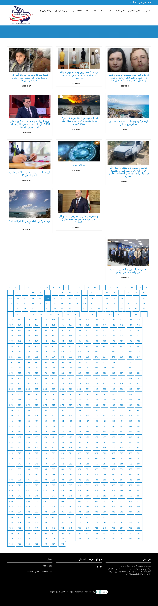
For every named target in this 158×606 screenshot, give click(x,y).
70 (92, 303)
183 (53, 341)
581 (36, 474)
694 (45, 511)
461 (104, 431)
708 (28, 517)
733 (104, 522)
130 (11, 325)
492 (96, 442)
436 (28, 426)
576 (130, 469)
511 (121, 447)
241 (138, 357)
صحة (102, 10)
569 (70, 469)
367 (121, 399)
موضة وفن (47, 10)
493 (104, 442)
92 (114, 308)
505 (70, 447)
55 (121, 298)
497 (138, 442)
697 (70, 511)
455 (53, 431)
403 (19, 415)
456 (62, 431)
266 (79, 367)
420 (28, 421)
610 (11, 485)
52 (99, 298)
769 (138, 533)
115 (19, 319)
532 (28, 458)
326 (45, 389)
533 (36, 458)
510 (113, 447)
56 (129, 298)
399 (121, 410)
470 (45, 437)
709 (36, 517)
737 (138, 522)
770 (11, 538)
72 (107, 303)
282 (79, 373)
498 (11, 447)
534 (45, 458)
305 (138, 378)
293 (36, 378)
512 (130, 447)
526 (113, 453)
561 (138, 463)
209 (138, 346)
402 (11, 415)
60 (18, 303)
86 (70, 308)
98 (18, 314)
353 (138, 394)
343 (53, 394)
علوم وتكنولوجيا (62, 10)
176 (130, 335)
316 (96, 383)
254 (113, 362)
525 (104, 453)
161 (138, 330)
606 (113, 479)
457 (70, 431)
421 (36, 421)
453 (36, 431)
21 (10, 292)
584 (62, 474)
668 (96, 501)
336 (130, 389)
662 (45, 501)
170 (79, 335)
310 (45, 383)
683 (87, 506)
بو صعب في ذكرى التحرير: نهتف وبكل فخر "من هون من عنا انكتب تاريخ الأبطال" (79, 219)
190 (113, 341)
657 (138, 495)
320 (130, 383)
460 (96, 431)
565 (36, 469)
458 (79, 431)
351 (121, 394)
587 (87, 474)
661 (36, 501)
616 (62, 485)
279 (53, 373)
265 (70, 367)
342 (45, 394)
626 (11, 490)
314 (79, 383)
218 (79, 351)
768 (130, 533)
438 (45, 426)
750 (113, 528)
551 (53, 463)
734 (113, 522)
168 (62, 335)
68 (77, 303)
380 (96, 405)
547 (19, 463)
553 (70, 463)
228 (28, 357)
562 (11, 469)
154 (79, 330)
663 (53, 501)
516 (28, 453)
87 (77, 308)
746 (79, 528)
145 (138, 325)
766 (113, 533)
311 (53, 383)
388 (28, 410)
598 (45, 479)
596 (28, 479)
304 (130, 378)
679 (53, 506)
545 (138, 458)
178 (11, 341)
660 (28, 501)
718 (113, 517)
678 (45, 506)
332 (96, 389)
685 (104, 506)
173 (104, 335)
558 (113, 463)
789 (36, 544)
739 (19, 528)
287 (121, 373)
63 (40, 303)
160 (130, 330)
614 (45, 485)
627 (19, 490)
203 (87, 346)
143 (121, 325)
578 (11, 474)
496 (130, 442)
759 (53, 533)
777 (70, 538)
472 (62, 437)
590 (113, 474)
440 (62, 426)
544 (130, 458)
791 (53, 544)
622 (113, 485)
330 (79, 389)
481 (138, 437)
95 (136, 308)
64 (47, 303)
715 (87, 517)
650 (79, 495)
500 (28, 447)
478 (113, 437)
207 (121, 346)
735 (121, 522)
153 (70, 330)
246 (45, 362)
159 (121, 330)
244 (28, 362)
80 (25, 308)
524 (96, 453)
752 (130, 528)
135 (53, 325)
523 (87, 453)
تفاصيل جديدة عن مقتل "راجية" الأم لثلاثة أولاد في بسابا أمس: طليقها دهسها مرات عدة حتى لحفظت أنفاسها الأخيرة (128, 172)
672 (130, 501)
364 (96, 399)
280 (62, 373)
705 (138, 511)
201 (70, 346)
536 (62, 458)
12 (88, 287)
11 (80, 287)
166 (45, 335)
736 (130, 522)
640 (130, 490)
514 (11, 453)
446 (113, 426)
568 (62, 469)
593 (138, 474)
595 (19, 479)
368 (130, 399)
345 (70, 394)
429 (104, 421)
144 (130, 325)
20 (147, 287)
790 (45, 544)
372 (28, 405)
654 (113, 495)
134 (45, 325)
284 (96, 373)
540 (96, 458)
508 (96, 447)
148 (28, 330)
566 (45, 469)
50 (84, 298)
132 (28, 325)
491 (87, 442)
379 (87, 405)
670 (113, 501)
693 (36, 511)
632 (62, 490)
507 (87, 447)
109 (110, 314)
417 (138, 415)
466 (11, 437)
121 (70, 319)
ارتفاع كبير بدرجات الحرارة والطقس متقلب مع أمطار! (128, 123)
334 (113, 389)
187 (87, 341)
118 (45, 319)
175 (121, 335)
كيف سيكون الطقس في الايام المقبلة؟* (29, 223)
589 (104, 474)
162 (11, 335)
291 (19, 378)
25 (40, 292)
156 (96, 330)
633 (70, 490)
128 (130, 319)
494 (113, 442)
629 (36, 490)
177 (138, 335)
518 (45, 453)
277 (36, 373)
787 (19, 544)
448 (130, 426)
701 (104, 511)
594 (11, 479)
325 (36, 389)
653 (104, 495)
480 (130, 437)
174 (113, 335)
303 (121, 378)
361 (70, 399)
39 (144, 292)
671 (121, 501)
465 (138, 431)
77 (144, 303)
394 (79, 410)
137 (70, 325)
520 (62, 453)
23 (25, 292)
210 (11, 351)
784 (130, 538)
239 (121, 357)
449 (138, 426)
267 (87, 367)
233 (70, 357)
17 (125, 287)
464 (130, 431)
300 (96, 378)
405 (36, 415)
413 (104, 415)
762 (79, 533)
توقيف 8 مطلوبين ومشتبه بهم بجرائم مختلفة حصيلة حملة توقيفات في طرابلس (79, 75)
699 (87, 511)
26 (47, 292)
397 (104, 410)
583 (53, 474)
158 (113, 330)
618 (79, 485)
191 (121, 341)
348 (96, 394)
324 (28, 389)
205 (104, 346)
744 (62, 528)
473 (70, 437)
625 (138, 485)
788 (28, 544)
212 (28, 351)
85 (62, 308)
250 (79, 362)
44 (40, 298)
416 (130, 415)
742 (45, 528)
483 (19, 442)
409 (70, 415)
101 (41, 314)
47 (62, 298)
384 (130, 405)
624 (130, 485)
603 (87, 479)
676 (28, 506)
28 (62, 292)
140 (96, 325)
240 (130, 357)
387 (19, 410)
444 (96, 426)
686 (113, 506)
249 (70, 362)
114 (11, 319)
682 (79, 506)
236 (96, 357)
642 (11, 495)
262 (45, 367)
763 (87, 533)
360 (62, 399)
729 (70, 522)
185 (70, 341)
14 (102, 287)
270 (113, 367)
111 (127, 314)
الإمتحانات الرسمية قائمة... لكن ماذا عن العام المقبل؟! (29, 174)
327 (53, 389)
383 (121, 405)
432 (130, 421)
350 (113, 394)
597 (36, 479)
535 (53, 458)
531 (19, 458)
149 (36, 330)
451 (19, 431)
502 (45, 447)
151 (53, 330)
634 (79, 490)
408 (62, 415)
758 (45, 533)
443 (87, 426)
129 (138, 319)
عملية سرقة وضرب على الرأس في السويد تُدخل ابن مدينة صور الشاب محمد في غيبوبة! (30, 77)
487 (53, 442)
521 (70, 453)
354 (11, 399)
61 (25, 303)
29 (70, 292)
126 (113, 319)
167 (53, 335)
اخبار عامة (120, 10)
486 (45, 442)
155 (87, 330)
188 (96, 341)
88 (84, 308)
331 (87, 389)
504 (62, 447)
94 (129, 308)
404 (28, 415)
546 (11, 463)
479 (121, 437)
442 (79, 426)
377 (70, 405)
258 (11, 367)
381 (104, 405)
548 (28, 463)
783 (121, 538)
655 (121, 495)
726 (45, 522)
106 (84, 314)
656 (130, 495)
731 (87, 522)
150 (45, 330)
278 (45, 373)
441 (70, 426)
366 (113, 399)
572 (96, 469)
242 (11, 362)
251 (87, 362)
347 (87, 394)
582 (45, 474)
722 (11, 522)
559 (121, 463)
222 (113, 351)
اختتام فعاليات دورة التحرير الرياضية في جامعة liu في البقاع (128, 271)
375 (53, 405)
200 (62, 346)
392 (62, 410)
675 (19, 506)
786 (11, 544)
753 (138, 528)
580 (28, 474)
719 (121, 517)
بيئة (72, 10)
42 (25, 298)
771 (19, 538)
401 (138, 410)
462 (113, 431)
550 (45, 463)
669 (104, 501)
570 (79, 469)
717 (104, 517)
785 (138, 538)
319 (121, 383)
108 (101, 314)
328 (62, 389)
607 (121, 479)
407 (53, 415)
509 (104, 447)
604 (96, 479)
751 (121, 528)
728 (62, 522)
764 (96, 533)
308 (28, 383)
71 (99, 303)
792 (62, 544)
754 (11, 533)
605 (104, 479)
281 (70, 373)
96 (144, 308)
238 (113, 357)
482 (11, 442)
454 (45, 431)
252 (96, 362)
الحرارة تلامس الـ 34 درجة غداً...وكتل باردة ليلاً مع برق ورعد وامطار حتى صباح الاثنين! (79, 121)
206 (113, 346)
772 (28, 538)
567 (53, 469)
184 (62, 341)
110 (118, 314)
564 (28, 469)
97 (10, 314)
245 (36, 362)
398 (113, 410)
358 (45, 399)
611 (19, 485)
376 (62, 405)
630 (45, 490)
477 (104, 437)
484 (28, 442)
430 (113, 421)
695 (53, 511)
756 (28, 533)
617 (70, 485)
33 (99, 292)
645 (36, 495)
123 (87, 319)
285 (104, 373)
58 (144, 298)
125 (104, 319)
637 (104, 490)
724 (28, 522)
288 (130, 373)
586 (79, 474)
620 (96, 485)
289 (138, 373)
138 (79, 325)
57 (136, 298)
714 (79, 517)
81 (33, 308)
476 (96, 437)
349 (104, 394)
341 (36, 394)
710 (45, 517)
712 (62, 517)
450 (11, 431)
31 (84, 292)
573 (104, 469)
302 (113, 378)
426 (79, 421)
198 (45, 346)
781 (104, 538)
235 (87, 357)
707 (19, 517)
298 (79, 378)
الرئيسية (146, 10)
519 (53, 453)
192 (130, 341)
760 (62, 533)
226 (11, 357)
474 (79, 437)
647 (53, 495)
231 (53, 357)
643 (19, 495)
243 (19, 362)
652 (96, 495)
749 (104, 528)
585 (70, 474)
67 (70, 303)
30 (77, 292)
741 (36, 528)
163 (19, 335)
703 (121, 511)
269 (104, 367)
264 (62, 367)
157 (104, 330)
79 (18, 308)
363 (87, 399)
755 (19, 533)
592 (130, 474)
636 (96, 490)
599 (53, 479)
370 (11, 405)
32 (92, 292)
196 (28, 346)
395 (87, 410)
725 (36, 522)
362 (79, 399)
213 (36, 351)
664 (62, 501)
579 (19, 474)
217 (70, 351)
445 (104, 426)
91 (107, 308)
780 (96, 538)
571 (87, 469)
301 (104, 378)
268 (96, 367)
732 (96, 522)
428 (96, 421)
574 (113, 469)
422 (45, 421)
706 (11, 517)
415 (121, 415)
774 (45, 538)
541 (104, 458)
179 (19, 341)
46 (55, 298)
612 (28, 485)
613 (36, 485)
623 (121, 485)
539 (87, 458)
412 (96, 415)
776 (62, 538)
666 (79, 501)
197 (36, 346)
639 (121, 490)
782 (113, 538)
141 (104, 325)
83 (47, 308)
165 (36, 335)
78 (10, 308)
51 (92, 298)
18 (132, 287)
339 (19, 394)
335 (121, 389)
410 (79, 415)
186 (79, 341)
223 (121, 351)
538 (79, 458)
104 (67, 314)
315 (87, 383)
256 (130, 362)
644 (28, 495)
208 (130, 346)
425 (70, 421)
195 (19, 346)
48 (70, 298)
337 (138, 389)
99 (25, 314)
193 (138, 341)
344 (62, 394)
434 (11, 426)
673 (138, 501)
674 (11, 506)
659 (19, 501)
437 (36, 426)
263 (53, 367)
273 (138, 367)
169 (70, 335)
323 (19, 389)
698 (79, 511)
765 (104, 533)
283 (87, 373)
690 (11, 511)
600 (62, 479)
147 (19, 330)
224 (130, 351)
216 (62, 351)
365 (104, 399)
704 (130, 511)
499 (19, 447)
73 (114, 303)
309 (36, 383)
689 (138, 506)
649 (70, 495)
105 (76, 314)
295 (53, 378)
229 (36, 357)
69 (84, 303)
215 (53, 351)
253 (104, 362)
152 (62, 330)
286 (113, 373)
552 (62, 463)
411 (87, 415)
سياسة (110, 10)
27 (55, 292)
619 (87, 485)
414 (113, 415)
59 (10, 303)
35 (114, 292)
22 (18, 292)
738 (11, 528)
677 (36, 506)
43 (33, 298)
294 (45, 378)
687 (121, 506)
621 (104, 485)
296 (62, 378)
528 (130, 453)
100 (33, 314)
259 (19, 367)
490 (79, 442)
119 (53, 319)
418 (11, 421)
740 (28, 528)
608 (130, 479)
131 (19, 325)
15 (110, 287)
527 (121, 453)
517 (36, 453)
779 (87, 538)
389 (36, 410)
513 (138, 447)
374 (45, 405)
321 (138, 383)
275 (19, 373)
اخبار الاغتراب (134, 10)
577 (138, 469)
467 (19, 437)
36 (121, 292)
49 (77, 298)
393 (70, 410)
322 (11, 389)
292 (28, 378)
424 (62, 421)
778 (79, 538)
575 (121, 469)
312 (62, 383)
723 (19, 522)
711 (53, 517)
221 (104, 351)
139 (87, 325)
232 (62, 357)
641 (138, 490)
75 (129, 303)
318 (113, 383)
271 (121, 367)
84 (55, 308)
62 (33, 303)
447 (121, 426)
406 (45, 415)
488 (62, 442)
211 (19, 351)
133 (36, 325)
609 (138, 479)
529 (138, 453)
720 (130, 517)
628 (28, 490)
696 (62, 511)
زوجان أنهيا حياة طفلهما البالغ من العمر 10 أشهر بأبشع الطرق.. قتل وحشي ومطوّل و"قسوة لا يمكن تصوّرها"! (128, 77)
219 (87, 351)
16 (117, 287)
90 (99, 308)
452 (28, 431)
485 (36, 442)
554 (79, 463)
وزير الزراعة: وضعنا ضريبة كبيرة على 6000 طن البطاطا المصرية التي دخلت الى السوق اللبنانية (30, 124)
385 (138, 405)
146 (11, 330)
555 (87, 463)
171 (87, 335)
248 (62, 362)
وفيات (95, 10)
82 (40, 308)
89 (92, 308)
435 (19, 426)
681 (70, 506)
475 (87, 437)
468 (28, 437)
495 (121, 442)
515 (19, 453)
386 (11, 410)
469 (36, 437)
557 (104, 463)
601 (70, 479)
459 (87, 431)
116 (28, 319)
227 (19, 357)
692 (28, 511)
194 (11, 346)
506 (79, 447)
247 (53, 362)
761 (70, 533)
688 (130, 506)
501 (36, 447)
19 (139, 287)
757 (36, 533)
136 (62, 325)
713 (70, 517)
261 (36, 367)
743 (53, 528)
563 (19, 469)
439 (53, 426)
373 (36, 405)
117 (36, 319)
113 (144, 314)
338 (11, 394)
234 (79, 357)
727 (53, 522)
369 (138, 399)
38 (136, 292)
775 (53, 538)
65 (55, 303)
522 (79, 453)
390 (45, 410)
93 (121, 308)
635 (87, 490)
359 (53, 399)
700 (96, 511)
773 (36, 538)
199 (53, 346)
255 (121, 362)
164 (28, 335)
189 (104, 341)
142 (113, 325)
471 (53, 437)
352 (130, 394)
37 (129, 292)
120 (62, 319)
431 (121, 421)
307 (19, 383)
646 (45, 495)
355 (19, 399)
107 (93, 314)
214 (45, 351)
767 (121, 533)
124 (96, 319)
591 (121, 474)
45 (47, 298)
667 (87, 501)
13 (95, 287)
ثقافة (79, 10)
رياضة (86, 10)
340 (28, 394)
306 (11, 383)
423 (53, 421)
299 (87, 378)
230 (45, 357)
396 (96, 410)
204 (96, 346)
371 (19, 405)
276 (28, 373)
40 (10, 298)
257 (138, 362)
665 (70, 501)
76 (136, 303)
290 (11, 378)
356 (28, 399)
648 (62, 495)
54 (114, 298)
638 (113, 490)
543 (121, 458)
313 (70, 383)
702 (113, 511)
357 (36, 399)
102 (50, 314)
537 (70, 458)
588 (96, 474)
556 (96, 463)
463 (121, 431)
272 (130, 367)
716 (96, 517)
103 (58, 314)
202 (79, 346)
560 (130, 463)
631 (53, 490)
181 (36, 341)
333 (104, 389)
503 (53, 447)
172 (96, 335)
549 (36, 463)
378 (79, 405)
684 (96, 506)
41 (18, 298)
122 (79, 319)
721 (138, 517)
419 (19, 421)
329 (70, 389)
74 (121, 303)
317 (104, 383)
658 (11, 501)
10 (73, 287)
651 (87, 495)
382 (113, 405)
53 (107, 298)
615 (53, 485)
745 (70, 528)
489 (70, 442)
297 (70, 378)
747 (87, 528)
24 (33, 292)
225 (138, 351)
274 (11, 373)
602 (79, 479)
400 (130, 410)
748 (96, 528)
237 (104, 357)
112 (135, 314)
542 (113, 458)
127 (121, 319)
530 (11, 458)
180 (28, 341)
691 (19, 511)
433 (138, 421)
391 (53, 410)
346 (79, 394)
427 (87, 421)
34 (107, 292)
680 (62, 506)
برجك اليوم (79, 164)
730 (79, 522)
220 (96, 351)
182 (45, 341)
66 (62, 303)
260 (28, 367)
